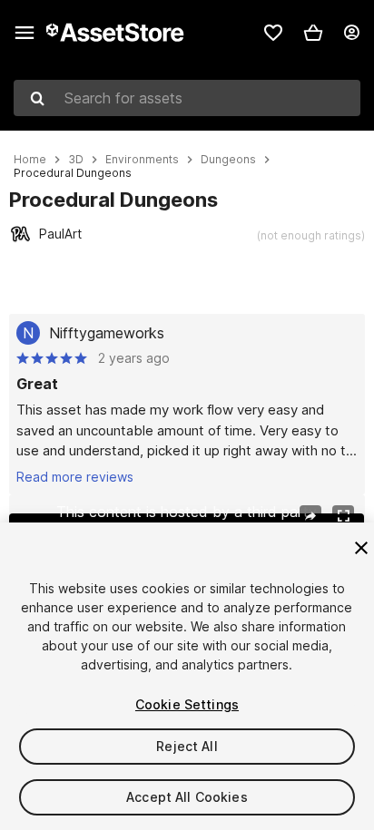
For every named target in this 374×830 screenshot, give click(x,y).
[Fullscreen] (343, 516)
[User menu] (351, 33)
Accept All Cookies (187, 797)
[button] (313, 33)
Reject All (186, 746)
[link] (273, 33)
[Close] (361, 548)
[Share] (310, 516)
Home (30, 159)
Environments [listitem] (142, 159)
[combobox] (187, 98)
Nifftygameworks (106, 333)
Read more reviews (74, 476)
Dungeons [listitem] (228, 159)
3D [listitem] (76, 159)
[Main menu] (24, 33)
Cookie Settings (187, 704)
